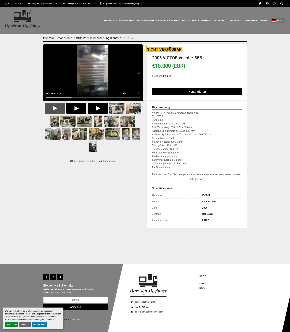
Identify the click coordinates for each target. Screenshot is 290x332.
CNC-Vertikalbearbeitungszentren (176, 20)
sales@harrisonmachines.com (80, 3)
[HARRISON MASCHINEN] (148, 285)
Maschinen (251, 20)
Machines (235, 20)
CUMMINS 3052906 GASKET (212, 20)
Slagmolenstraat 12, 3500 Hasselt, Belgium (123, 3)
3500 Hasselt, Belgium (145, 302)
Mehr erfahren (39, 324)
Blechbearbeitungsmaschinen (136, 20)
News (264, 20)
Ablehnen (25, 324)
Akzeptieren (12, 324)
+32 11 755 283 (15, 3)
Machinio (76, 319)
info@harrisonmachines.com (44, 3)
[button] (212, 20)
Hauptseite (110, 20)
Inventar (203, 283)
